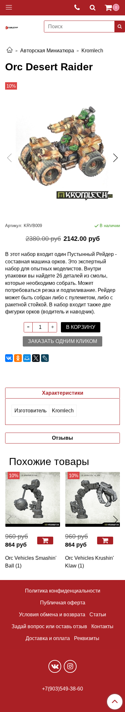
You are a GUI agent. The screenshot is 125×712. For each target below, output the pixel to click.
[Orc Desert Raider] (62, 152)
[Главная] (9, 50)
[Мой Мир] (27, 358)
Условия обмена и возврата (52, 614)
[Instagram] (70, 666)
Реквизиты (86, 638)
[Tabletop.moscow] (11, 26)
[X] (36, 358)
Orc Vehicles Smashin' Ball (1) (30, 561)
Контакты (102, 626)
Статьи (97, 614)
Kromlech (92, 50)
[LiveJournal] (45, 358)
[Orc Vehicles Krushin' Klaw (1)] (92, 499)
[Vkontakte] (54, 666)
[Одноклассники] (18, 358)
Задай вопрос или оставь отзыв (49, 626)
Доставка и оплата (48, 638)
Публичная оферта (62, 602)
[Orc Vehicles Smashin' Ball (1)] (32, 499)
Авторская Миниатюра (47, 50)
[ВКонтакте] (9, 358)
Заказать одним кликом (62, 341)
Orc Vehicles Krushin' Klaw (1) (89, 561)
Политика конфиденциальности (62, 590)
